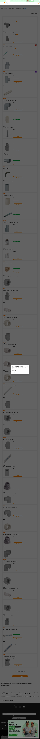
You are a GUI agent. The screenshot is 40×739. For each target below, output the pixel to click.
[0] (38, 3)
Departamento (14, 370)
